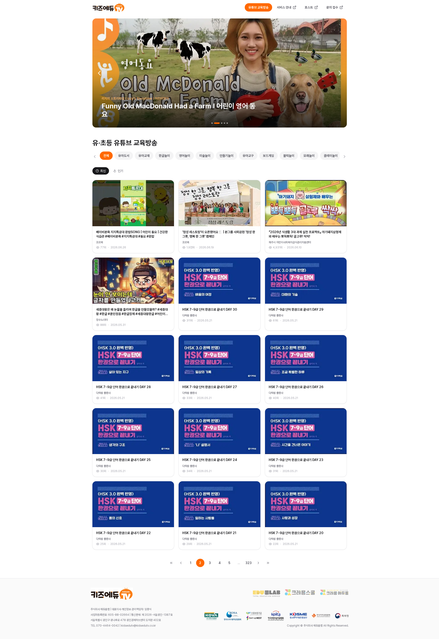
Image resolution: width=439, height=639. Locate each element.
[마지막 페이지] (268, 563)
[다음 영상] (340, 73)
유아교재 (144, 156)
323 (248, 563)
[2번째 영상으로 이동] (217, 123)
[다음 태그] (344, 156)
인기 (120, 171)
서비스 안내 (284, 7)
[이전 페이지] (181, 563)
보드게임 (268, 156)
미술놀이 (204, 156)
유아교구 (248, 156)
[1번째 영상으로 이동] (212, 123)
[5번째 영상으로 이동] (227, 123)
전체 (106, 156)
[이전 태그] (94, 156)
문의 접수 (332, 7)
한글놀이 (164, 156)
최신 (103, 171)
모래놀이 (309, 156)
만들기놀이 (226, 156)
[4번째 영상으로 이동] (224, 123)
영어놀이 (184, 156)
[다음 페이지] (258, 563)
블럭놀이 (288, 156)
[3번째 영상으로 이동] (221, 123)
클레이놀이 (331, 156)
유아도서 (123, 156)
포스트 (309, 7)
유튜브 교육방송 (258, 7)
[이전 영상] (99, 73)
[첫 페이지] (171, 563)
